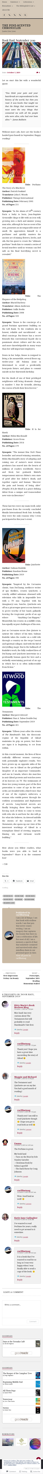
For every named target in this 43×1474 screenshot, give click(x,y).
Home (4, 2)
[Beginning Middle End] (38, 1386)
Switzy (6, 1408)
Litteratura (27, 2)
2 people (25, 1030)
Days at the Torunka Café (14, 1341)
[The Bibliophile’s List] (20, 15)
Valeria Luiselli (8, 1384)
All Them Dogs (9, 1390)
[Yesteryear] (38, 1404)
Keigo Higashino (9, 1375)
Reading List (9, 903)
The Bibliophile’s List (24, 6)
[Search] (25, 15)
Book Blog (8, 896)
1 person (28, 1129)
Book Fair (19, 896)
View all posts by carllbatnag (23, 956)
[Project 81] (15, 15)
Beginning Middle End (13, 1382)
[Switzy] (38, 1413)
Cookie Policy (12, 1465)
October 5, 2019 (13, 72)
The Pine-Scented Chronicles (16, 26)
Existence (14, 2)
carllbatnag (23, 1043)
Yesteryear (7, 1399)
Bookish (18, 899)
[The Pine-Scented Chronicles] (9, 15)
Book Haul (30, 896)
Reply (17, 1033)
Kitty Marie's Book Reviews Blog (24, 1006)
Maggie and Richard (25, 1076)
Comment (32, 1321)
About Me (6, 10)
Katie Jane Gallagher (25, 1217)
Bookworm (29, 899)
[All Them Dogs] (38, 1395)
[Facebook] (4, 15)
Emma (17, 1143)
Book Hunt (8, 899)
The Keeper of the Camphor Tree (17, 1373)
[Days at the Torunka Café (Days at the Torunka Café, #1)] (38, 1346)
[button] (8, 1442)
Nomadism (6, 6)
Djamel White (8, 1392)
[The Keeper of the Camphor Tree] (38, 1378)
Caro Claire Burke (10, 1401)
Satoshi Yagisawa (9, 1343)
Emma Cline (8, 1410)
